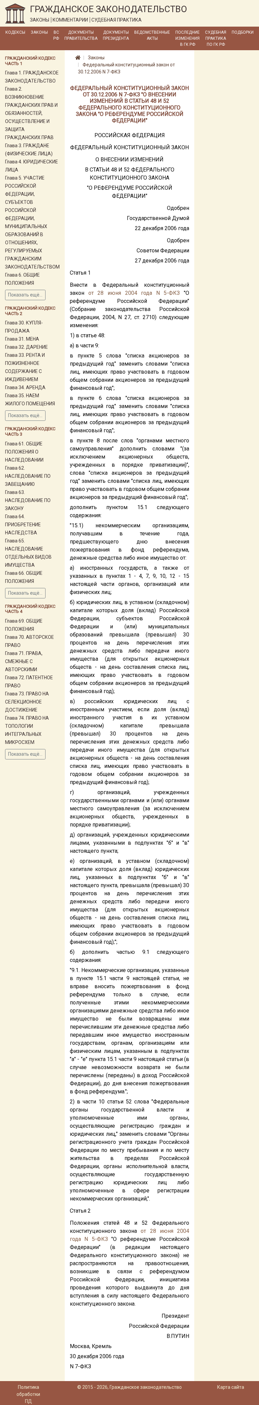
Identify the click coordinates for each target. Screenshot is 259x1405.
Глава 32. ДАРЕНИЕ (26, 347)
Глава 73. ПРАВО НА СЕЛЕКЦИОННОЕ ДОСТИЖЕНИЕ (27, 702)
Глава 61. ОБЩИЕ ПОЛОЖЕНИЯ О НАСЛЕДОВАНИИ (24, 452)
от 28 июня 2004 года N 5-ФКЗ (134, 293)
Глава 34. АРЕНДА (25, 387)
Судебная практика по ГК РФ (215, 38)
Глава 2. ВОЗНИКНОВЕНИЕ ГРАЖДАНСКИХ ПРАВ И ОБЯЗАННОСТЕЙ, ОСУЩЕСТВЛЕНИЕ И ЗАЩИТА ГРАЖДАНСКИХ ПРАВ (31, 113)
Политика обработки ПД (28, 1394)
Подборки (243, 32)
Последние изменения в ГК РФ (187, 38)
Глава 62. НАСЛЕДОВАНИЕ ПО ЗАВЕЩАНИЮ (28, 476)
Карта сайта (230, 1387)
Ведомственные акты (152, 35)
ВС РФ (56, 35)
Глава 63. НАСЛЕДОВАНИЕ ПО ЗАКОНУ (28, 500)
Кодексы (15, 32)
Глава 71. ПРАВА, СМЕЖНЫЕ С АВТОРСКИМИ (23, 661)
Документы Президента (116, 35)
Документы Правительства (80, 35)
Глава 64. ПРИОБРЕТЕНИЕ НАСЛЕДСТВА (23, 524)
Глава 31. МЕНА (22, 339)
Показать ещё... (25, 295)
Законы (39, 32)
